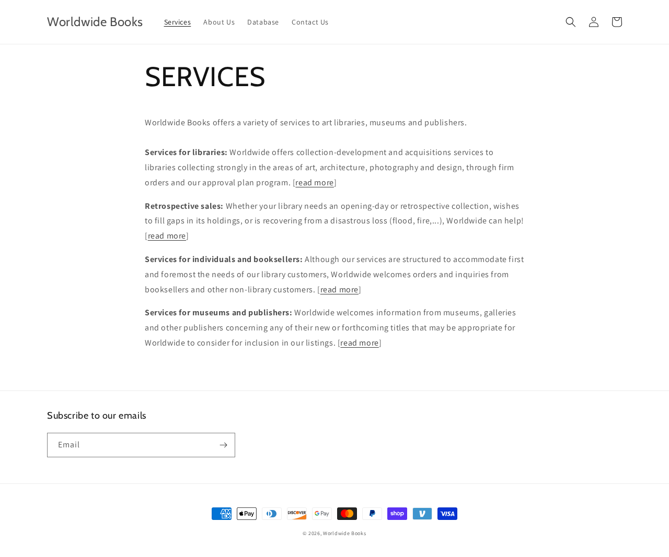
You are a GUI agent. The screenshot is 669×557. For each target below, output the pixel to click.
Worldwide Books (344, 533)
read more (314, 182)
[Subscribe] (223, 445)
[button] (570, 21)
